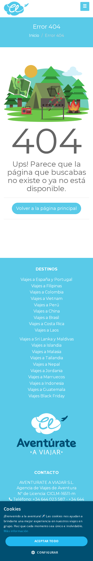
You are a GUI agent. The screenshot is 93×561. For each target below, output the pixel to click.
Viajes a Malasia (46, 351)
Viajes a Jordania (46, 370)
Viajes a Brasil (46, 317)
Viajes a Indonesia (47, 383)
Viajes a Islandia (46, 345)
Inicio (34, 35)
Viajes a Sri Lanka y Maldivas (47, 339)
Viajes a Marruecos (46, 377)
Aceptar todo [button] (46, 541)
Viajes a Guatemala (46, 389)
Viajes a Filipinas (46, 286)
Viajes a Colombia (46, 292)
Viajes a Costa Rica (46, 323)
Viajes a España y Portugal (46, 279)
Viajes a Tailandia (46, 358)
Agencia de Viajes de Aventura (46, 488)
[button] (46, 552)
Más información (16, 531)
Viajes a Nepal (46, 364)
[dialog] (46, 531)
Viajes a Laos (47, 330)
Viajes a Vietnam (46, 298)
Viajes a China (46, 311)
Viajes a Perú (46, 305)
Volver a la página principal (46, 208)
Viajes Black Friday (47, 396)
